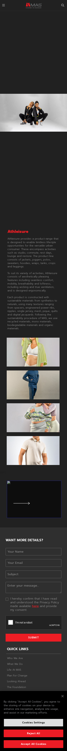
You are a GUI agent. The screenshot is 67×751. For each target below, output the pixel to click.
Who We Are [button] (15, 658)
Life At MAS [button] (14, 670)
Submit (33, 638)
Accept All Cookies (33, 744)
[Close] (62, 696)
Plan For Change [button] (17, 676)
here (35, 606)
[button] (3, 5)
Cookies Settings (33, 722)
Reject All (33, 733)
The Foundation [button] (16, 687)
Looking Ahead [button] (16, 681)
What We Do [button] (15, 664)
